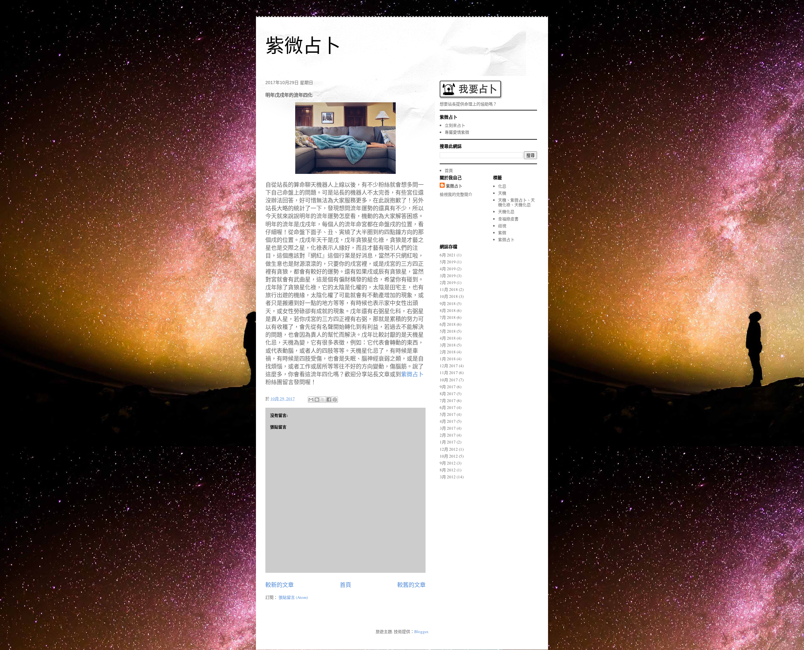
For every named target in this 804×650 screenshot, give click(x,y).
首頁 (345, 584)
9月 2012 (448, 463)
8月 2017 (448, 393)
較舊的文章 (411, 584)
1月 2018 (448, 359)
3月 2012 (448, 477)
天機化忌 (506, 211)
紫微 (502, 232)
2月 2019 (448, 282)
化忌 (502, 186)
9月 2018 (448, 303)
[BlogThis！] (317, 399)
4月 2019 (448, 268)
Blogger (421, 631)
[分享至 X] (323, 399)
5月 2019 (448, 262)
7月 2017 (448, 400)
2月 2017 (448, 435)
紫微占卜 (303, 45)
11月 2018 (449, 289)
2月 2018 (448, 352)
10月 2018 (449, 296)
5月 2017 (448, 414)
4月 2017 (448, 421)
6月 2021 (448, 255)
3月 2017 (448, 428)
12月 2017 (449, 365)
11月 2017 (449, 372)
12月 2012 (449, 449)
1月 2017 (448, 442)
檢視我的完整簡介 (456, 194)
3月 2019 (448, 275)
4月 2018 (448, 338)
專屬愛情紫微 (457, 132)
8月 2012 (448, 470)
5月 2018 (448, 331)
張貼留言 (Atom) (293, 597)
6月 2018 (448, 324)
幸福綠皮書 (508, 219)
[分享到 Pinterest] (335, 399)
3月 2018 (448, 345)
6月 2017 (448, 407)
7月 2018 (448, 317)
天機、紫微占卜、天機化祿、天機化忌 (516, 202)
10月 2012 (449, 456)
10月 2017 (449, 380)
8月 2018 (448, 310)
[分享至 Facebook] (329, 399)
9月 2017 (448, 386)
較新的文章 (279, 584)
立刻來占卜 (455, 125)
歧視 (502, 225)
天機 (502, 193)
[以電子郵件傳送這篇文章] (311, 399)
